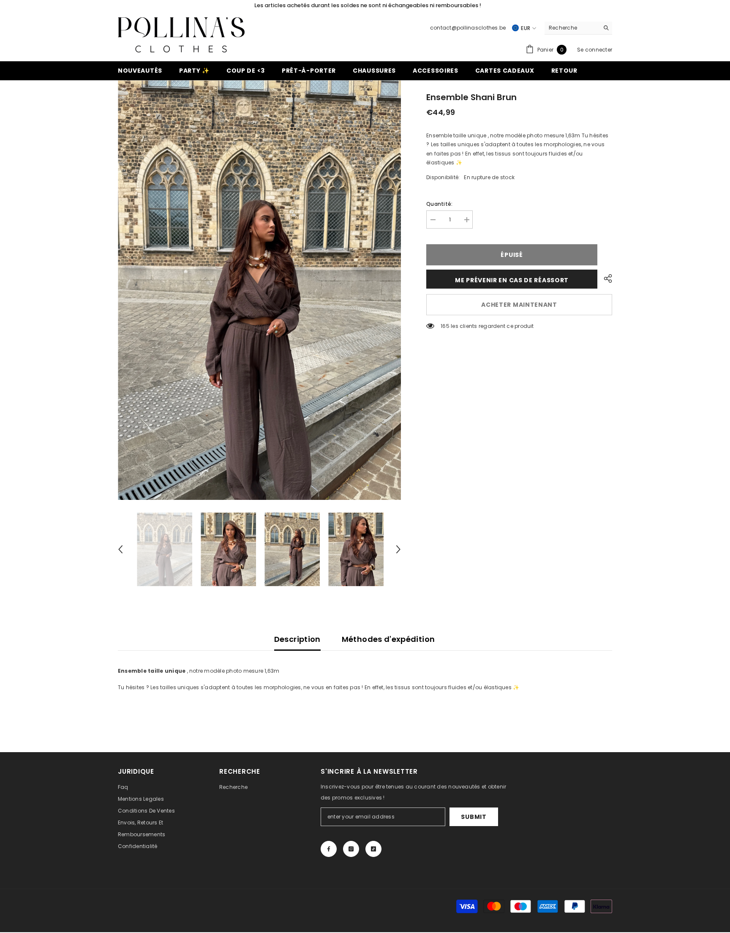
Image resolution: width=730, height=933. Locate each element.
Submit (473, 817)
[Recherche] (578, 28)
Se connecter (594, 49)
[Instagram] (351, 849)
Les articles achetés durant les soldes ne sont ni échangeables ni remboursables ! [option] (365, 5)
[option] (259, 290)
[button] (120, 549)
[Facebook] (329, 849)
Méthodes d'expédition (388, 639)
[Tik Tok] (373, 849)
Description (297, 639)
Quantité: (439, 203)
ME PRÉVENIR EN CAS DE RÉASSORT (512, 280)
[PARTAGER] (604, 278)
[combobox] (572, 28)
